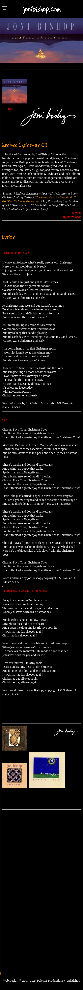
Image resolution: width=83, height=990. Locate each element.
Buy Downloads (71, 217)
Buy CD (76, 213)
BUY (10, 109)
